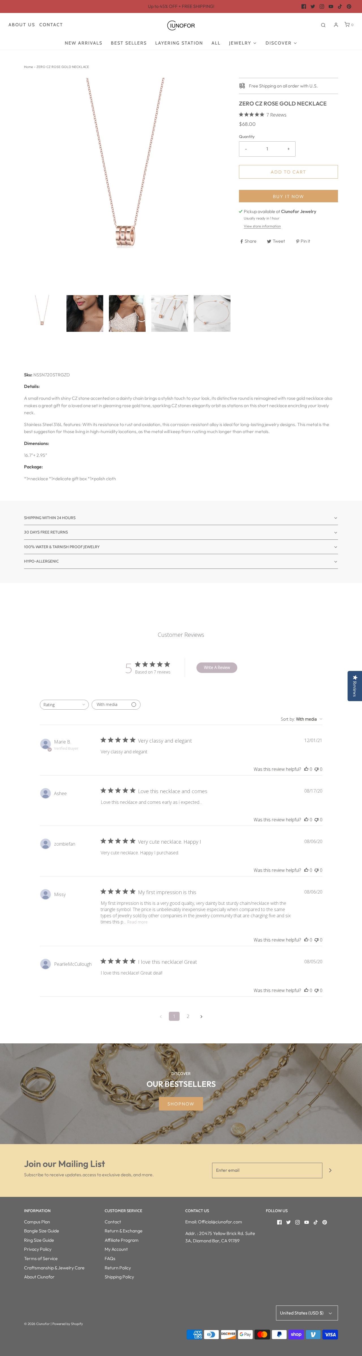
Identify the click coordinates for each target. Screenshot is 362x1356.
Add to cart (288, 172)
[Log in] (336, 24)
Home (28, 67)
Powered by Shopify (67, 1324)
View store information (262, 226)
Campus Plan (37, 1222)
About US (21, 24)
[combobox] (64, 705)
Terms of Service (41, 1258)
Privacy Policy (37, 1249)
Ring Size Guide (39, 1240)
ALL (216, 43)
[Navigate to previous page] (160, 1016)
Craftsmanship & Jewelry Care (54, 1268)
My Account (116, 1249)
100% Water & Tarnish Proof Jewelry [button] (62, 546)
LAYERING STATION (179, 43)
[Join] (330, 1170)
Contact (51, 24)
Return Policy (118, 1268)
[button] (42, 313)
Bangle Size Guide (41, 1231)
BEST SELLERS (129, 43)
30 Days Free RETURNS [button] (46, 532)
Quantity (247, 136)
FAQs (110, 1258)
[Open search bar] (323, 25)
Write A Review (217, 667)
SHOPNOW (181, 1104)
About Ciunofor (39, 1277)
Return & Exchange (124, 1231)
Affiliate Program (122, 1240)
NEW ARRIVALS (83, 43)
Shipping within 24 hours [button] (50, 517)
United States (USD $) (302, 1313)
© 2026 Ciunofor (37, 1324)
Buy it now (288, 196)
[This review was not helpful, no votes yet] (316, 769)
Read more (137, 922)
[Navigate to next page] (201, 1016)
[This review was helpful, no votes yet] (306, 769)
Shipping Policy (119, 1277)
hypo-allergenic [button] (41, 561)
